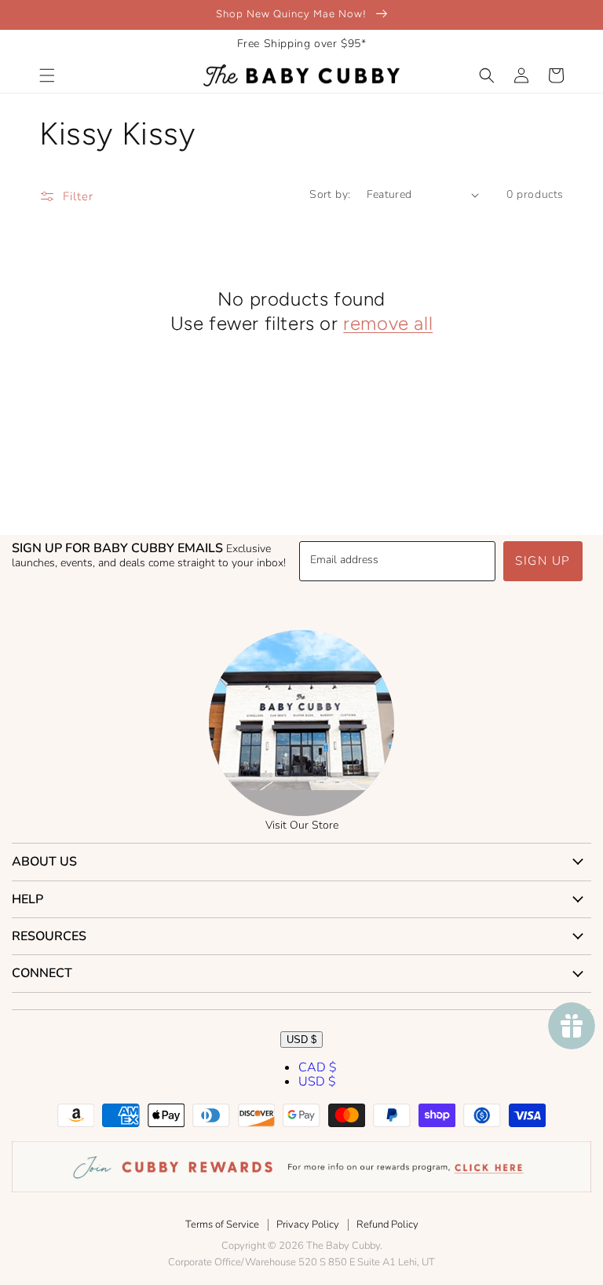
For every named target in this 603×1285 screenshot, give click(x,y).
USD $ (301, 1039)
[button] (47, 75)
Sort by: (329, 194)
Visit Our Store (301, 825)
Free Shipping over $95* (302, 43)
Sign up (543, 561)
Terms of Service (222, 1224)
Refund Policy (387, 1224)
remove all (388, 323)
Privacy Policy (307, 1224)
